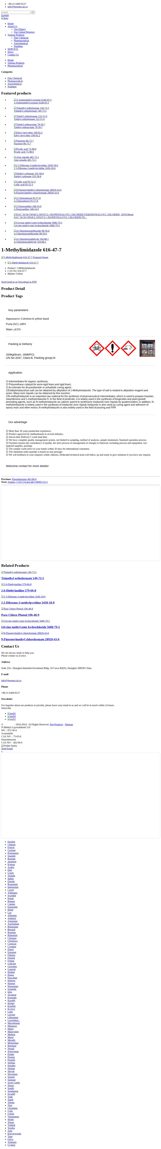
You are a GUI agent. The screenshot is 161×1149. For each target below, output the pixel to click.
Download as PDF (27, 282)
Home (11, 23)
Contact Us (13, 54)
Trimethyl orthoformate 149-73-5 (30, 111)
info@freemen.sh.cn (18, 6)
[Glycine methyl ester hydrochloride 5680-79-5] (25, 621)
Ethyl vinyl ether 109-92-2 (27, 135)
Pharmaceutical (21, 40)
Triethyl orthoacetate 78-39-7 (28, 127)
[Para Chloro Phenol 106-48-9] (17, 608)
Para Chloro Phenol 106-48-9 (20, 615)
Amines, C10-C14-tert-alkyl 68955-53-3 (28, 482)
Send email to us (9, 282)
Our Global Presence (24, 32)
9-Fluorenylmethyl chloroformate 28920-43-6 (36, 192)
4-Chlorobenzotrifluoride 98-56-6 (30, 233)
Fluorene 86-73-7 (22, 143)
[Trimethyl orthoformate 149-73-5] (18, 572)
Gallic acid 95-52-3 (23, 184)
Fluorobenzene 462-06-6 (24, 479)
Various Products (16, 35)
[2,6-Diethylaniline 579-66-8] (16, 584)
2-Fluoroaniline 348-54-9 (26, 209)
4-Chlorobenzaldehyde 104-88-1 (30, 242)
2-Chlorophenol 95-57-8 (26, 201)
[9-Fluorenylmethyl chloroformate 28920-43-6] (25, 633)
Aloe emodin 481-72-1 (25, 160)
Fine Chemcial (21, 37)
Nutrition (18, 46)
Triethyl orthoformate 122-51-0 (29, 119)
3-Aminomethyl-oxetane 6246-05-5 (31, 102)
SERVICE (13, 49)
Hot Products (56, 724)
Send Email (7, 748)
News (10, 52)
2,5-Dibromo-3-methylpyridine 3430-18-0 (35, 168)
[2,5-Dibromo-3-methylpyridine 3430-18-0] (23, 596)
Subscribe (6, 708)
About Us (12, 26)
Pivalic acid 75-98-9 (24, 152)
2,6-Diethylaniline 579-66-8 (18, 590)
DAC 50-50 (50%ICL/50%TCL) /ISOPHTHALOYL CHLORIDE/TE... (50, 217)
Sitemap (69, 724)
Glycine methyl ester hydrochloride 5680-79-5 (37, 225)
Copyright (8, 724)
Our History (20, 29)
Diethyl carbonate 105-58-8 (27, 176)
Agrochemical (21, 43)
